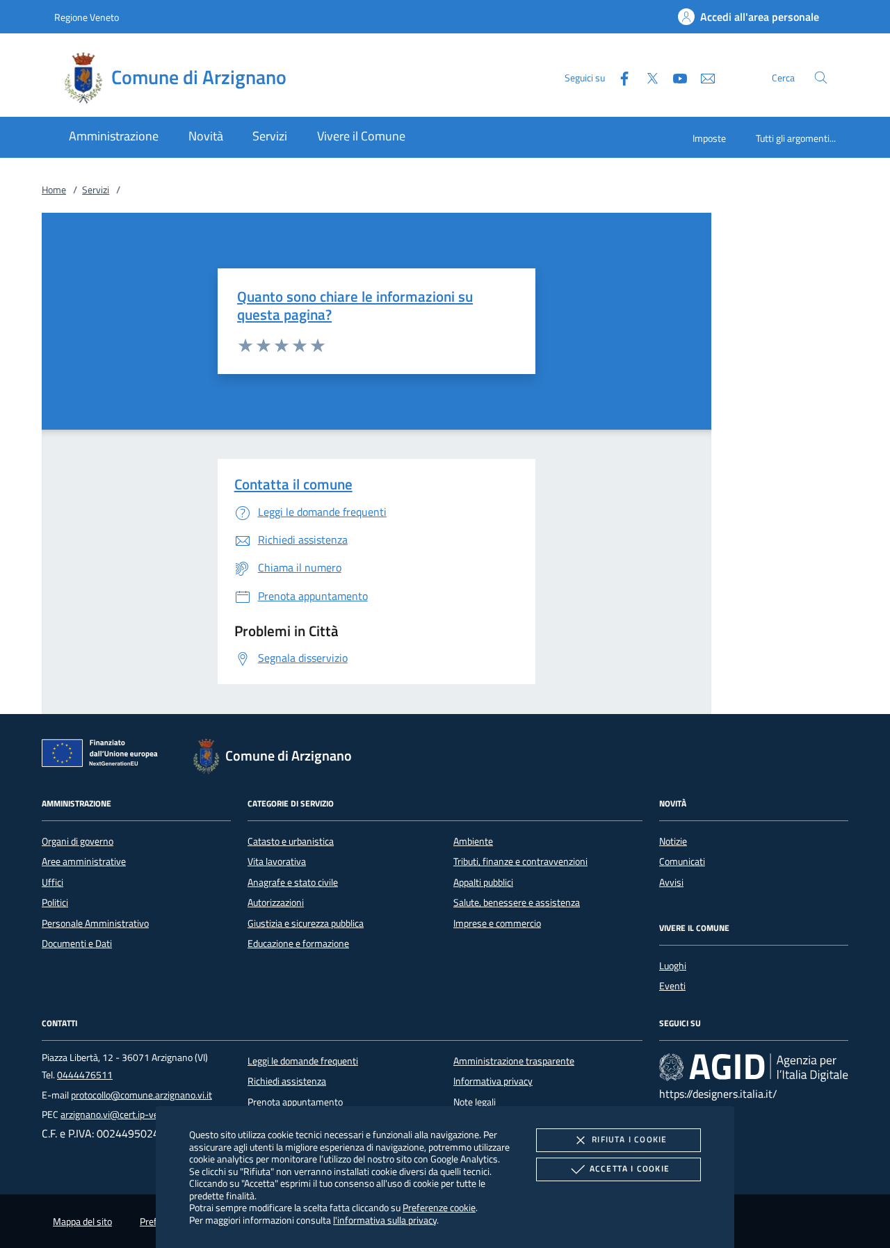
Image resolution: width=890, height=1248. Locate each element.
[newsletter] (702, 76)
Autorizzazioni (276, 902)
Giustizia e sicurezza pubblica (306, 923)
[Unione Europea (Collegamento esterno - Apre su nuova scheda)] (103, 755)
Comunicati (682, 861)
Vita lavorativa (277, 861)
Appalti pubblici (483, 882)
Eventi (672, 986)
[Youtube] (674, 76)
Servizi (95, 189)
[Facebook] (619, 76)
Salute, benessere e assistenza (516, 902)
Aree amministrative (84, 861)
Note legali (474, 1102)
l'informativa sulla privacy (385, 1220)
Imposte (709, 138)
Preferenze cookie (439, 1207)
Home (54, 189)
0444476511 (85, 1075)
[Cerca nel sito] (821, 77)
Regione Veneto (86, 17)
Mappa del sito (82, 1221)
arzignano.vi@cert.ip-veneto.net (126, 1114)
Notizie (673, 841)
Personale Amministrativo (95, 923)
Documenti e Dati (77, 943)
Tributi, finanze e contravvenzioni (520, 861)
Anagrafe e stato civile (293, 882)
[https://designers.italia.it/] (753, 1067)
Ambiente (473, 841)
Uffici (52, 882)
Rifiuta (629, 1139)
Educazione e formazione (298, 943)
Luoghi (672, 965)
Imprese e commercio (497, 923)
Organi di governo (77, 841)
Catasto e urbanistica (291, 841)
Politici (55, 902)
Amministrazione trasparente (513, 1061)
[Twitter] (647, 76)
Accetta (630, 1168)
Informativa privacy (493, 1081)
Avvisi (671, 882)
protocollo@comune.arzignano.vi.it (141, 1095)
